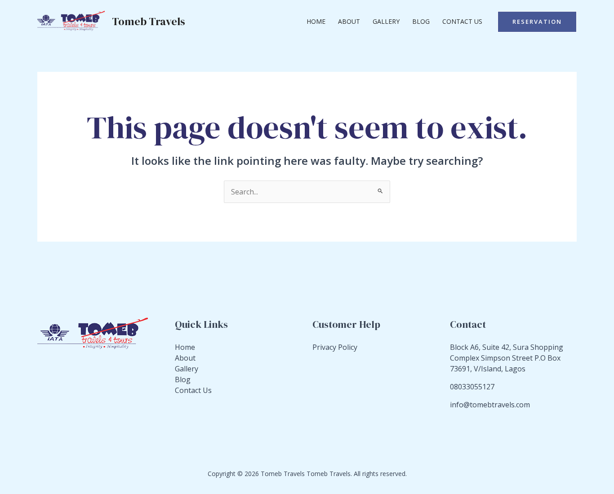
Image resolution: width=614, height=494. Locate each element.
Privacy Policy (334, 347)
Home (316, 21)
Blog (421, 21)
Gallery (386, 21)
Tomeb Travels (148, 21)
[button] (537, 21)
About (349, 21)
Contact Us (462, 21)
